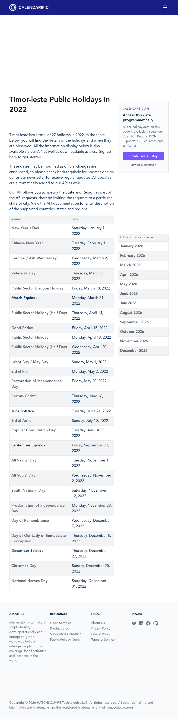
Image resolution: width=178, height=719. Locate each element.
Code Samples (60, 623)
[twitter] (134, 623)
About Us (98, 623)
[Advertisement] (89, 54)
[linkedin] (141, 623)
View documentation (143, 164)
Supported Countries (65, 634)
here (13, 157)
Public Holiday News (65, 639)
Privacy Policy (100, 628)
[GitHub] (155, 623)
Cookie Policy (100, 634)
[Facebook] (148, 623)
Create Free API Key (143, 156)
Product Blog (59, 628)
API (40, 151)
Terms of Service (103, 639)
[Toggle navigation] (165, 7)
